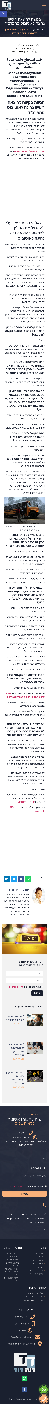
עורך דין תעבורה (36, 29)
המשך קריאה (19, 1023)
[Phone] (44, 1399)
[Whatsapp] (24, 1378)
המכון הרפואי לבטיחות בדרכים (29, 151)
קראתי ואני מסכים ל (25, 986)
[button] (44, 5)
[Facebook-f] (24, 1389)
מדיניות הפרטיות (16, 986)
